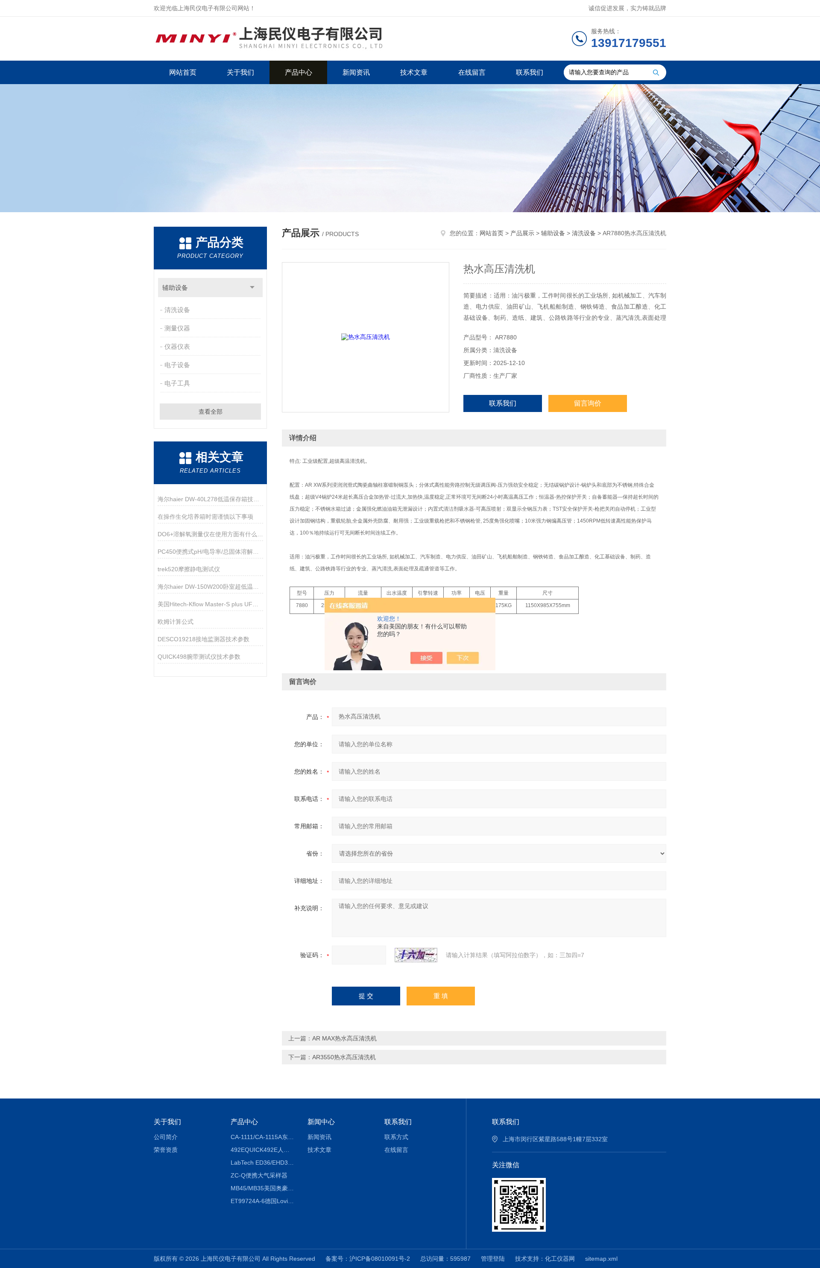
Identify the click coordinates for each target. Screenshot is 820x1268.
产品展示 (522, 233)
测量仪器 (177, 328)
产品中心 (298, 72)
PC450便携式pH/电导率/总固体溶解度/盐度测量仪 (210, 551)
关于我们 (240, 72)
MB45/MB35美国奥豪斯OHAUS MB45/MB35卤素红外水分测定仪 (263, 1188)
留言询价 (587, 403)
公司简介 (166, 1137)
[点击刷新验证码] (416, 955)
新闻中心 (321, 1121)
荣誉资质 (166, 1149)
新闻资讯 (356, 72)
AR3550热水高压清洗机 (344, 1057)
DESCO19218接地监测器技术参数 (203, 639)
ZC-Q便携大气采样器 (259, 1175)
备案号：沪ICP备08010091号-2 (367, 1258)
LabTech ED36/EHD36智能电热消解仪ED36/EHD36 (263, 1162)
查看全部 (211, 411)
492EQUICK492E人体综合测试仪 (263, 1149)
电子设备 (177, 364)
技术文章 (414, 72)
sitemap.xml (601, 1258)
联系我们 (529, 72)
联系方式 (396, 1137)
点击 (252, 287)
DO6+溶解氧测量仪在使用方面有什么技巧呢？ (210, 534)
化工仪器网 (560, 1258)
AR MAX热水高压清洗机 (344, 1038)
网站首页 (182, 72)
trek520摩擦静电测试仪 (189, 569)
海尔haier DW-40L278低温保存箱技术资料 (210, 499)
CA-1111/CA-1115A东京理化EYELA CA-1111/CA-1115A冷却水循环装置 (263, 1137)
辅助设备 (175, 287)
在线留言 (472, 72)
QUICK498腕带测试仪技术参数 (199, 656)
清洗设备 (177, 309)
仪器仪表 (177, 346)
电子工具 (177, 383)
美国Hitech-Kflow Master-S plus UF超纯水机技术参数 (210, 604)
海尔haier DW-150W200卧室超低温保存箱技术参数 (210, 586)
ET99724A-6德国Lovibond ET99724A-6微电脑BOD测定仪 (263, 1201)
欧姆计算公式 (175, 621)
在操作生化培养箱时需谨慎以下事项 (205, 516)
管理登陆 (493, 1258)
